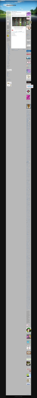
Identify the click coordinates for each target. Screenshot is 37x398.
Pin (26, 248)
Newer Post (13, 49)
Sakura (7, 75)
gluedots (28, 205)
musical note (28, 233)
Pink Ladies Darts (29, 248)
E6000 (29, 180)
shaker (27, 266)
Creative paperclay (27, 161)
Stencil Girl (28, 282)
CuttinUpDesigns (27, 168)
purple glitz (27, 253)
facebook (28, 184)
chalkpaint (27, 151)
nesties (29, 234)
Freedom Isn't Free (28, 197)
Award (29, 133)
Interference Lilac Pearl (28, 218)
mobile (27, 231)
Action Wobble (27, 113)
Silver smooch (29, 271)
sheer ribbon (29, 267)
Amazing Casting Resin (27, 121)
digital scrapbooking (28, 174)
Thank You (29, 290)
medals (29, 228)
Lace (26, 221)
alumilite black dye (28, 115)
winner (26, 306)
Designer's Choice (27, 172)
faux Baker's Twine (28, 187)
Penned (29, 245)
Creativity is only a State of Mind (13, 2)
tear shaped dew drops (28, 288)
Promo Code (29, 251)
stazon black (29, 281)
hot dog (27, 216)
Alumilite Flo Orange (28, 116)
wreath (26, 308)
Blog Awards (10, 5)
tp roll (29, 292)
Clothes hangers (27, 155)
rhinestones (27, 256)
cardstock (29, 149)
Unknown (28, 34)
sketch (29, 273)
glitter (28, 204)
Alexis (29, 114)
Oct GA (29, 235)
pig (29, 247)
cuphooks (29, 166)
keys (27, 220)
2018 (7, 43)
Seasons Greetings (28, 265)
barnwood (29, 134)
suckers (29, 284)
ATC (28, 133)
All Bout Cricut (8, 67)
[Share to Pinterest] (21, 31)
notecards (27, 235)
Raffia (29, 253)
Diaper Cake (29, 173)
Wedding (27, 301)
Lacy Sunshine (29, 221)
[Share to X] (20, 31)
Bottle (28, 143)
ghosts (26, 200)
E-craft (27, 180)
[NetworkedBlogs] (28, 383)
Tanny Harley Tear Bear (28, 287)
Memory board (29, 229)
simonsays (27, 272)
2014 (7, 61)
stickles (29, 283)
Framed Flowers (27, 196)
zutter (26, 309)
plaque (27, 249)
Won (29, 307)
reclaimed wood (27, 254)
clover (29, 155)
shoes (29, 269)
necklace (27, 234)
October (8, 47)
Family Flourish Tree (27, 185)
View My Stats (27, 394)
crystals (27, 164)
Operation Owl (29, 236)
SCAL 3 (28, 263)
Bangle (14, 32)
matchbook (27, 228)
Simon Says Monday (8, 13)
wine (29, 303)
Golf (29, 206)
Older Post (24, 49)
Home (7, 5)
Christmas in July (27, 153)
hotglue (29, 216)
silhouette (29, 270)
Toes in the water (27, 292)
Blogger (21, 396)
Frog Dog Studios (28, 198)
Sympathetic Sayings (28, 285)
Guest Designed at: (14, 5)
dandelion (27, 169)
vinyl (28, 299)
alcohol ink (27, 114)
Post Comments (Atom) (16, 50)
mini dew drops (27, 230)
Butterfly (27, 147)
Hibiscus (28, 214)
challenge (29, 151)
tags (29, 286)
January (8, 60)
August (8, 55)
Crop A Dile (27, 163)
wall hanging (28, 300)
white (29, 302)
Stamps (27, 280)
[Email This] (19, 31)
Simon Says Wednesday (8, 14)
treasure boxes (28, 293)
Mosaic (27, 232)
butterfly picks (29, 147)
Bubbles (29, 146)
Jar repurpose (27, 219)
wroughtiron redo (29, 308)
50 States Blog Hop (9, 30)
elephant (28, 181)
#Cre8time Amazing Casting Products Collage (9, 49)
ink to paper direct (27, 217)
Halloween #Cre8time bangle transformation (9, 54)
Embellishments (27, 182)
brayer (26, 145)
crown (29, 163)
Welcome (27, 302)
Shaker (29, 266)
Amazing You (29, 129)
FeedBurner (28, 42)
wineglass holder (27, 305)
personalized (27, 246)
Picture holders (27, 247)
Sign (26, 270)
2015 (7, 45)
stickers (27, 283)
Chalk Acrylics (27, 150)
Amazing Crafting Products (8, 73)
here (17, 15)
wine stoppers (29, 304)
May (8, 57)
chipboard (27, 152)
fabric (26, 184)
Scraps (28, 264)
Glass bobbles (29, 202)
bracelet (27, 144)
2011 (7, 63)
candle (26, 148)
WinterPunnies (27, 307)
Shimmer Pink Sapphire (28, 268)
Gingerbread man (27, 201)
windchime (16, 32)
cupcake (27, 165)
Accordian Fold (27, 112)
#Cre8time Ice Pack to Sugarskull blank (9, 51)
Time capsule (29, 291)
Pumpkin (28, 252)
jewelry (29, 219)
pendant (27, 245)
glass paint (29, 203)
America (28, 130)
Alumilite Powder (27, 118)
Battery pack (28, 135)
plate (28, 249)
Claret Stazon (27, 154)
